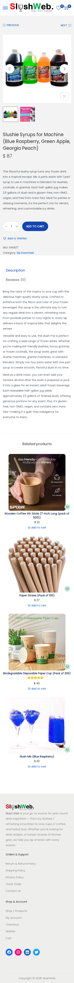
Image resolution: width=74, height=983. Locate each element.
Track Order (13, 884)
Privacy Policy (15, 877)
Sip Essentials (25, 253)
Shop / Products (16, 911)
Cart (9, 938)
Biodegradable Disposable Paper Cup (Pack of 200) (37, 673)
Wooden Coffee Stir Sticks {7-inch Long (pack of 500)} (37, 515)
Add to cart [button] (38, 527)
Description (15, 270)
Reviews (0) (16, 279)
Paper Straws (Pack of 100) (37, 595)
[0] (58, 8)
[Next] (64, 69)
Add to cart (35, 226)
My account (14, 918)
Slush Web (12, 813)
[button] (15, 238)
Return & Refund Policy (21, 864)
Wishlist (11, 931)
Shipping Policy (15, 870)
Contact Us (13, 891)
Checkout (12, 924)
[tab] (37, 270)
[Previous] (9, 69)
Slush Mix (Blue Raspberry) (37, 756)
